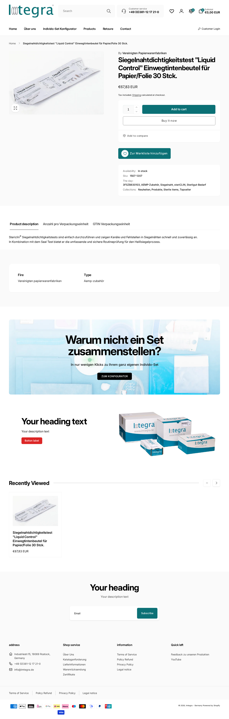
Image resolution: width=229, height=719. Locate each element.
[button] (209, 11)
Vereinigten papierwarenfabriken (40, 281)
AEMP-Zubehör (150, 184)
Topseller (185, 189)
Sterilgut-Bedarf (196, 184)
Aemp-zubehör (94, 281)
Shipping (136, 95)
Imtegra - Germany (194, 705)
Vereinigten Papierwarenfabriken (142, 53)
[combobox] (86, 11)
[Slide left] (207, 483)
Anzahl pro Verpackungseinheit (65, 224)
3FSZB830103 (131, 184)
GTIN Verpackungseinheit (111, 224)
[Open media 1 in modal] (56, 83)
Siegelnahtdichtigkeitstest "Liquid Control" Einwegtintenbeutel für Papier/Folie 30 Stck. (32, 539)
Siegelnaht (166, 184)
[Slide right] (216, 483)
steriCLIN (180, 184)
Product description (24, 224)
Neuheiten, (144, 189)
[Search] (108, 11)
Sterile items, (171, 189)
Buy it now (169, 120)
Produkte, (157, 189)
